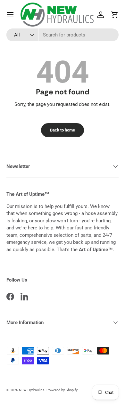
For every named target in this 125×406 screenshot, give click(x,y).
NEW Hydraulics (32, 390)
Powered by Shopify (62, 390)
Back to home (62, 130)
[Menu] (10, 15)
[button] (115, 15)
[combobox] (62, 34)
